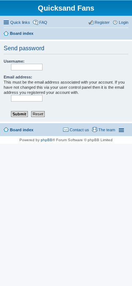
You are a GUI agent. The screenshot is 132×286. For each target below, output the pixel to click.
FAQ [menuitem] (43, 22)
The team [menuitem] (106, 130)
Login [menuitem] (123, 22)
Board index (21, 130)
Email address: (18, 77)
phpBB (46, 140)
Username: (14, 61)
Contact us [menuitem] (79, 130)
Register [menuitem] (102, 22)
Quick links (20, 22)
